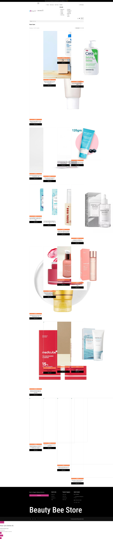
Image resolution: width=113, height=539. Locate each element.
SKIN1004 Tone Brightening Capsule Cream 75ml (49, 445)
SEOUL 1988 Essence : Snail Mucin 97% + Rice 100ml (63, 369)
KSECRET (68, 9)
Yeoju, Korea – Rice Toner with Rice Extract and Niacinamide (77, 481)
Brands (61, 7)
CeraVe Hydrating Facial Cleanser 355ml (77, 84)
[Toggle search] (82, 18)
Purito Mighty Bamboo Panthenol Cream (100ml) (49, 370)
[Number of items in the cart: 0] (77, 18)
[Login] (79, 18)
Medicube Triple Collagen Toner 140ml (77, 285)
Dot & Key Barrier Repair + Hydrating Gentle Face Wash (63, 163)
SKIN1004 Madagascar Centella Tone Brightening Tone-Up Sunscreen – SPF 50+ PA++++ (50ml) (36, 446)
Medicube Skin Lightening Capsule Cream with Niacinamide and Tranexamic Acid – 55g (49, 293)
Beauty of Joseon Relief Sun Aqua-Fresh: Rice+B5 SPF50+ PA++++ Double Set (49, 82)
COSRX (62, 13)
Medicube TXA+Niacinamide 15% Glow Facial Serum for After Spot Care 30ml (35, 391)
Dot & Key (62, 14)
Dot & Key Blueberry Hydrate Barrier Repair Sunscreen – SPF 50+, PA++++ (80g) (36, 218)
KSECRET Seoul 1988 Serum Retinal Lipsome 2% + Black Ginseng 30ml (63, 232)
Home (31, 21)
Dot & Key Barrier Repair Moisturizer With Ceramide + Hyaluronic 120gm (77, 162)
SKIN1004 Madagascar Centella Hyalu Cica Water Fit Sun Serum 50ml (77, 369)
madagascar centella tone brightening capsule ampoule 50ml (77, 240)
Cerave (62, 12)
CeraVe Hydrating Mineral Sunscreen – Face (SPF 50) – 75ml (35, 176)
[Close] (2, 522)
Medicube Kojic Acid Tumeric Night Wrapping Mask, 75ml (35, 316)
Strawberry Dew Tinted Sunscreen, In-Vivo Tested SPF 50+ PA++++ (63, 467)
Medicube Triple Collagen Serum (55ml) (63, 282)
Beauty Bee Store (55, 509)
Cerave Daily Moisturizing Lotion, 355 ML (63, 60)
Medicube (69, 13)
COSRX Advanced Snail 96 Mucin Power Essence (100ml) (49, 178)
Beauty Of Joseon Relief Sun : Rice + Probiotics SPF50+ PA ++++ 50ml (35, 122)
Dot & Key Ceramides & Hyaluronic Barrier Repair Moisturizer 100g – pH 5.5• (49, 222)
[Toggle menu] (38, 3)
